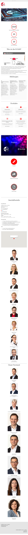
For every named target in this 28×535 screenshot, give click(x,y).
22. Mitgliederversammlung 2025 (5, 81)
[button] (14, 239)
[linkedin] (2, 210)
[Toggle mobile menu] (26, 2)
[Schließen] (17, 236)
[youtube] (1, 210)
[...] (1, 95)
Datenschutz (25, 531)
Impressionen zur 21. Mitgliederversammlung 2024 (14, 81)
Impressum (25, 530)
